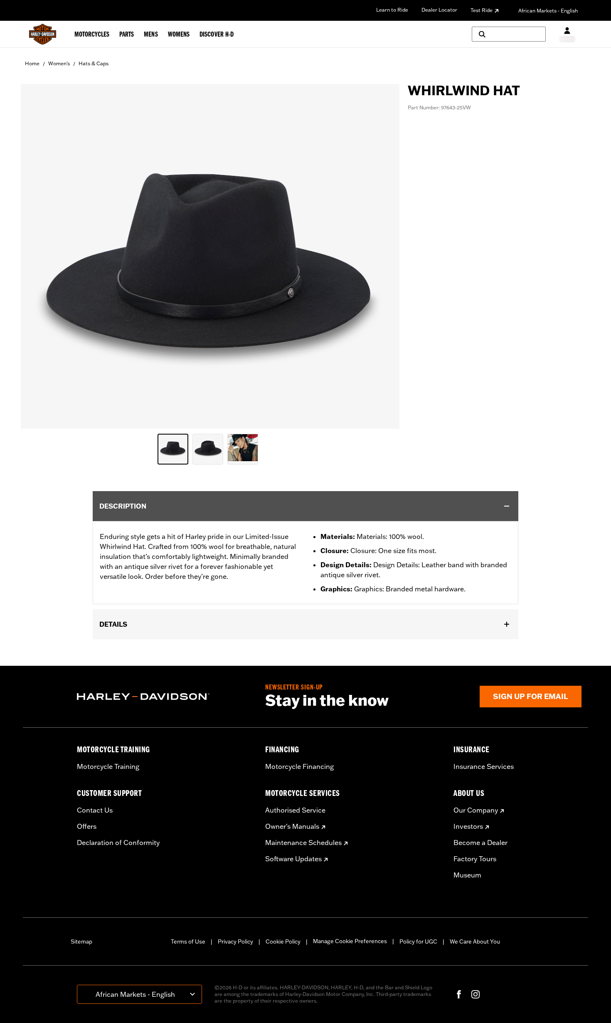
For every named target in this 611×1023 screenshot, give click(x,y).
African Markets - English (548, 10)
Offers (86, 826)
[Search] (509, 34)
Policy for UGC (418, 941)
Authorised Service (295, 810)
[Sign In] (567, 34)
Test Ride (482, 10)
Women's (59, 63)
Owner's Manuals (292, 826)
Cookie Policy (283, 941)
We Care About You (475, 941)
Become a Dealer (480, 842)
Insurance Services (483, 766)
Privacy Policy (235, 941)
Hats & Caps (93, 63)
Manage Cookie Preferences (350, 941)
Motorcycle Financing (299, 766)
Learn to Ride (392, 10)
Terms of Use (188, 941)
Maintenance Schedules (303, 842)
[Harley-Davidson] (165, 696)
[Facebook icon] (459, 994)
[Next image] (382, 256)
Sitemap (81, 941)
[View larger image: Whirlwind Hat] (210, 255)
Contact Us (95, 810)
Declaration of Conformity (118, 842)
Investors (468, 826)
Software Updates (293, 859)
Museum (467, 875)
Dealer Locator (439, 10)
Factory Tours (474, 859)
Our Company (475, 810)
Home (32, 63)
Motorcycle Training (108, 766)
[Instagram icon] (475, 994)
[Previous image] (37, 256)
